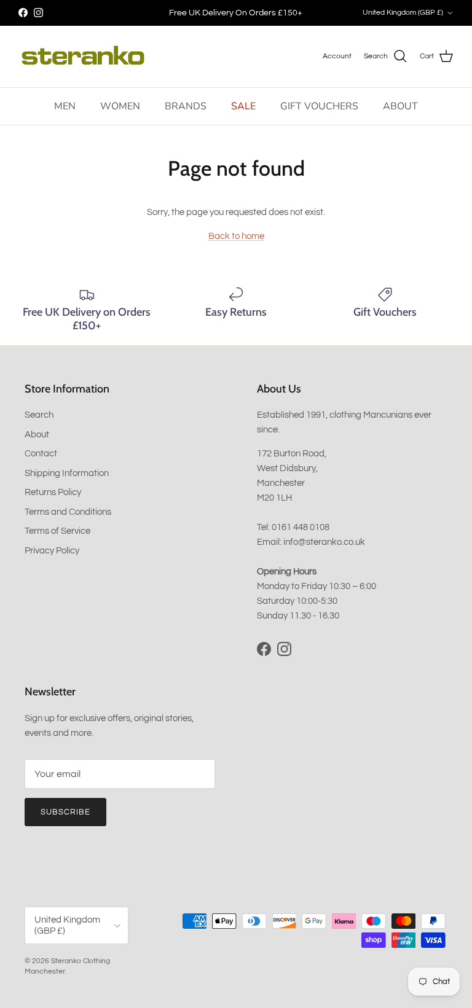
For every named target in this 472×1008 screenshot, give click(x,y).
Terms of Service (57, 531)
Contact (41, 453)
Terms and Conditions (68, 512)
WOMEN (120, 106)
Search (39, 415)
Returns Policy (53, 492)
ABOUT (400, 106)
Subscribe (65, 812)
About (37, 434)
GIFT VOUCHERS (319, 106)
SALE (243, 106)
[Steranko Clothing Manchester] (83, 56)
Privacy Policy (52, 550)
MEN (65, 106)
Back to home (236, 236)
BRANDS (185, 106)
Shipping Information (67, 473)
